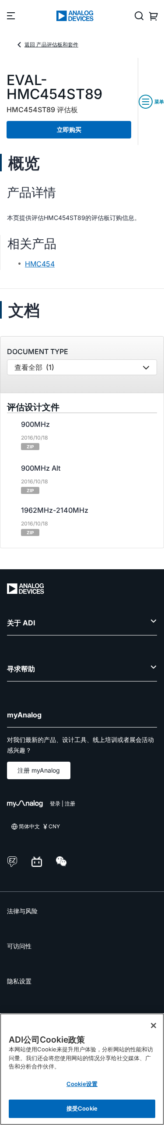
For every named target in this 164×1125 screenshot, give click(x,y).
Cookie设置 (82, 1083)
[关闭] (153, 1025)
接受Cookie (82, 1108)
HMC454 (40, 263)
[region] (82, 1069)
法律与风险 (22, 911)
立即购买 (69, 129)
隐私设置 (19, 981)
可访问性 (19, 946)
